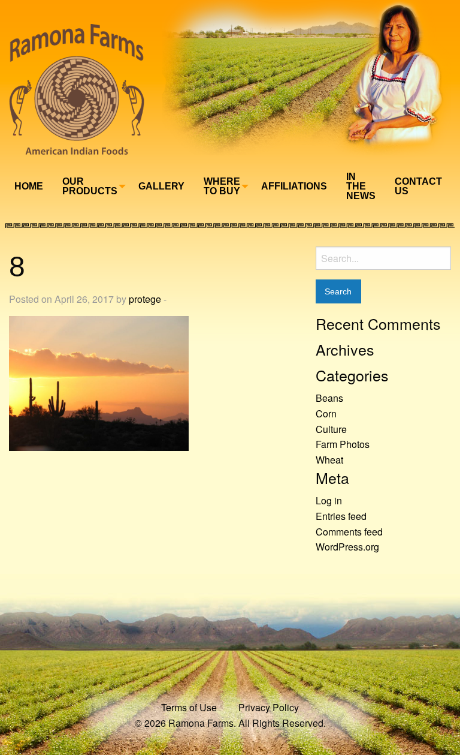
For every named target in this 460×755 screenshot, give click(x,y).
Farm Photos (343, 444)
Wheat (329, 460)
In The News (361, 186)
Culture (331, 429)
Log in (329, 500)
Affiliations (294, 186)
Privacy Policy (268, 707)
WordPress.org (347, 547)
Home (28, 186)
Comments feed (349, 532)
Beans (329, 398)
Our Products (89, 186)
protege (145, 299)
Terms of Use (189, 707)
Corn (326, 413)
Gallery (161, 186)
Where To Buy (222, 186)
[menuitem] (29, 186)
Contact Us (418, 186)
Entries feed (341, 516)
